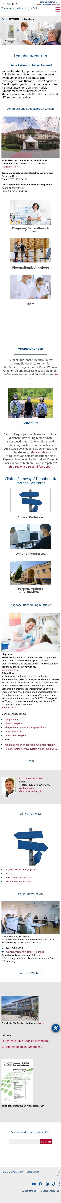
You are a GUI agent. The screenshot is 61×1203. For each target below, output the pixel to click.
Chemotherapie (12, 723)
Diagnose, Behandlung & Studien (30, 229)
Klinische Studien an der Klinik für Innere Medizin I (30, 744)
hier (40, 1022)
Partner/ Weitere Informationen (30, 590)
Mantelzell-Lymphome (17, 881)
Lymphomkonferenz (30, 553)
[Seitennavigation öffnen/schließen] (58, 9)
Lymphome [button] (29, 19)
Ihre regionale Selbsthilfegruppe (29, 466)
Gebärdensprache (51, 1190)
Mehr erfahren (39, 452)
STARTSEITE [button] (14, 19)
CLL (8, 873)
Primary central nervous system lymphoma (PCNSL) (31, 748)
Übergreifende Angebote (30, 267)
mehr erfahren (8, 669)
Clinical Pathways (30, 517)
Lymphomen (11, 719)
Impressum (18, 1171)
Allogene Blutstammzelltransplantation (25, 727)
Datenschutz (34, 1171)
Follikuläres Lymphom (17, 877)
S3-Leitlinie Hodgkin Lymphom (20, 1047)
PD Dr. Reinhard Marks (30, 778)
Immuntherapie (13, 731)
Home (5, 1171)
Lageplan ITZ (9, 166)
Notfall (2, 4)
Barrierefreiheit (30, 1190)
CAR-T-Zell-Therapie (14, 735)
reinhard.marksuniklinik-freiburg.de (30, 789)
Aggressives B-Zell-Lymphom (21, 869)
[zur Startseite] (48, 5)
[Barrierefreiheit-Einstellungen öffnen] (56, 1028)
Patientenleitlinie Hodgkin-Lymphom (24, 1041)
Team (30, 303)
